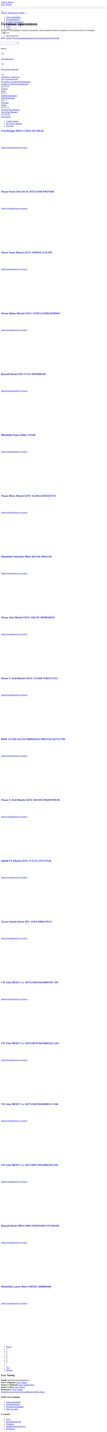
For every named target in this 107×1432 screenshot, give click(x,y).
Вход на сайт (12, 1409)
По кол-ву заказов (14, 123)
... (7, 1365)
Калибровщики (13, 19)
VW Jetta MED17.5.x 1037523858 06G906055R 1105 (30, 982)
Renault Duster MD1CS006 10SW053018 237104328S (30, 1225)
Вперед (9, 1370)
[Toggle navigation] (26, 13)
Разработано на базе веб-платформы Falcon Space (23, 1392)
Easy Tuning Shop (26, 1385)
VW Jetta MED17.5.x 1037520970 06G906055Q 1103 (30, 1043)
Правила (10, 1424)
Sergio (3, 105)
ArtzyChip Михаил (9, 112)
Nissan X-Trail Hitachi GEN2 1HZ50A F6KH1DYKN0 (30, 800)
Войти (9, 38)
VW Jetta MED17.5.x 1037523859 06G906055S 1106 (29, 1104)
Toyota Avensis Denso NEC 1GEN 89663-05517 (26, 921)
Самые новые (12, 121)
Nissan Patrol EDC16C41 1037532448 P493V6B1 (27, 191)
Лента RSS (6, 117)
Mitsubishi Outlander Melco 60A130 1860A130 (26, 556)
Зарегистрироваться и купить (14, 147)
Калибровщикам (13, 1422)
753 (7, 1368)
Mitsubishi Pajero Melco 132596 (18, 435)
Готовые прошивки (14, 1407)
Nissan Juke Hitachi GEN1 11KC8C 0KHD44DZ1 (28, 617)
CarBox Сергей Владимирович (14, 84)
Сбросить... (15, 77)
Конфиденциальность (16, 1426)
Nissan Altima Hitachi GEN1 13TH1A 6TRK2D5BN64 (30, 313)
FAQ (8, 26)
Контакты (10, 1429)
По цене (10, 126)
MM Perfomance (8, 98)
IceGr (3, 91)
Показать (5, 77)
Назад (8, 1347)
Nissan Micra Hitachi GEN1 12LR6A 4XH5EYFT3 (28, 495)
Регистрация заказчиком (23, 38)
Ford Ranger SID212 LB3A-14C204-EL (22, 130)
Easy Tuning (19, 13)
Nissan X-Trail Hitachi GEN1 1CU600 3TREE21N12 (29, 678)
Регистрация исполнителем (47, 38)
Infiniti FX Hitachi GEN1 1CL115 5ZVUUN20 (26, 860)
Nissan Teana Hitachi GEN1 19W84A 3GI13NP (26, 252)
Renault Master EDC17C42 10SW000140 (23, 374)
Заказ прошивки (13, 17)
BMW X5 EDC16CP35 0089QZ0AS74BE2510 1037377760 (33, 739)
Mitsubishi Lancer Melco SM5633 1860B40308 (26, 1286)
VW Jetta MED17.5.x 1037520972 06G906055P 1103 (29, 1165)
